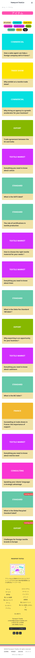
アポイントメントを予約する (17, 628)
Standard (17, 499)
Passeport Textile (17, 2)
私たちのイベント (25, 602)
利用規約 (13, 651)
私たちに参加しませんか (25, 606)
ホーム (8, 589)
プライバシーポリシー (17, 654)
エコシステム (26, 589)
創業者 (26, 599)
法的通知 (6, 651)
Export (17, 528)
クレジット (28, 651)
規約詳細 (20, 651)
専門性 (8, 594)
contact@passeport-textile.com (17, 620)
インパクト (25, 594)
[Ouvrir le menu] (32, 3)
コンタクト (8, 605)
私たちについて (8, 600)
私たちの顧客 (8, 597)
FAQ (25, 610)
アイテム (8, 608)
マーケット (25, 591)
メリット (25, 597)
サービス (8, 592)
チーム (8, 603)
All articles (7, 23)
